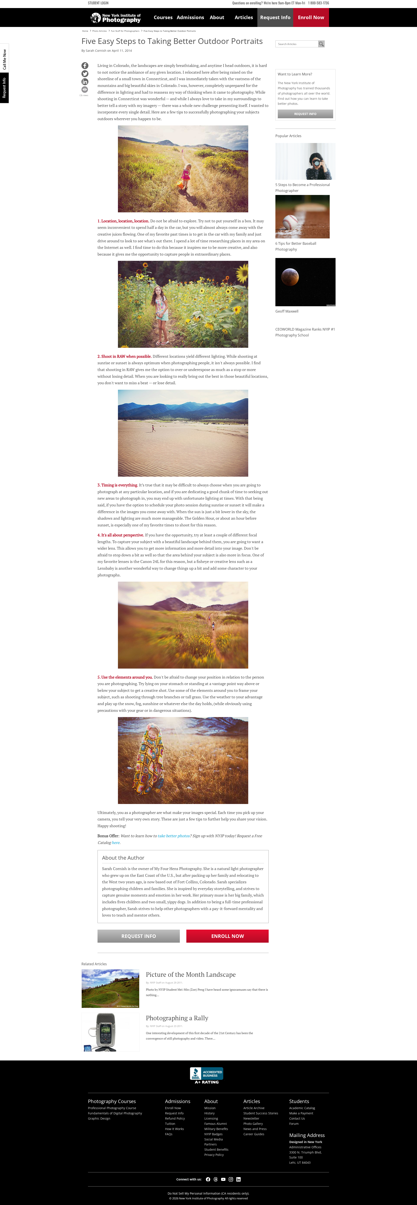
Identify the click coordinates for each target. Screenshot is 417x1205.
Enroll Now (227, 936)
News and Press (255, 1129)
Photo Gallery (253, 1124)
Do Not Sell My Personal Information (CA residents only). (208, 1193)
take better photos (174, 835)
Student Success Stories (260, 1113)
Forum (294, 1124)
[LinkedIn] (238, 1179)
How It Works (174, 1129)
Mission (210, 1108)
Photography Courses (112, 1101)
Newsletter (251, 1118)
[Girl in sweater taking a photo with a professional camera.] (305, 161)
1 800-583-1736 (318, 2)
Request (275, 17)
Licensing (211, 1118)
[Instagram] (231, 1179)
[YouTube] (223, 1179)
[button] (84, 65)
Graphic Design (99, 1118)
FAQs (168, 1134)
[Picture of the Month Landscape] (110, 987)
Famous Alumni (215, 1124)
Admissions (190, 17)
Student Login (98, 2)
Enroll (311, 17)
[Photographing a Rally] (106, 1039)
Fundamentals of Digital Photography (115, 1113)
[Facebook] (208, 1179)
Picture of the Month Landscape (191, 974)
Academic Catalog (302, 1108)
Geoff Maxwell (286, 311)
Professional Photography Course (112, 1108)
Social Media (213, 1139)
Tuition (170, 1124)
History (209, 1113)
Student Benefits (216, 1150)
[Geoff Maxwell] (305, 282)
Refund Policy (175, 1118)
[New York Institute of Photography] (115, 16)
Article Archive (254, 1108)
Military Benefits (216, 1129)
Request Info (4, 87)
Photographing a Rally (177, 1018)
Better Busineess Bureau (207, 1076)
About (217, 17)
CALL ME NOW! (4, 58)
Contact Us (297, 1118)
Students (299, 1101)
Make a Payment (301, 1113)
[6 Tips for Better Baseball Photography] (302, 216)
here (115, 842)
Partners (210, 1144)
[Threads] (215, 1179)
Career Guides (253, 1134)
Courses (163, 17)
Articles (244, 17)
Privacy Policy (214, 1155)
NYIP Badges (213, 1134)
